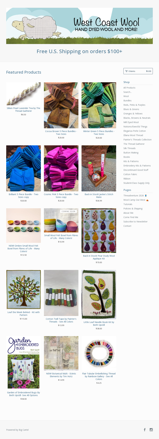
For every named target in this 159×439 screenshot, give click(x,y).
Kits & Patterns (131, 161)
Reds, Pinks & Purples (134, 104)
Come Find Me (130, 217)
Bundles (127, 100)
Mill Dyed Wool (131, 122)
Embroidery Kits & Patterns (137, 165)
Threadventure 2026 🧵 (135, 195)
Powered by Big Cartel (17, 429)
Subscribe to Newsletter (135, 221)
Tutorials (127, 204)
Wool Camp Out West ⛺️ (136, 199)
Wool (126, 96)
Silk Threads (129, 148)
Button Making (130, 152)
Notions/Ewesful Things (135, 126)
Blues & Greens (131, 109)
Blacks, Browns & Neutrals (136, 117)
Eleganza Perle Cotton (134, 130)
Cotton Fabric (130, 174)
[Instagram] (151, 430)
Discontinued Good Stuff (135, 169)
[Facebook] (144, 430)
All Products (129, 87)
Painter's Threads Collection (137, 139)
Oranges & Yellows (133, 113)
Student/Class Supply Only (136, 182)
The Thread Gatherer (134, 143)
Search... (127, 92)
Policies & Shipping (132, 208)
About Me (128, 212)
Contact (127, 225)
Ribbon (126, 178)
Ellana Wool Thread (133, 135)
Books (126, 156)
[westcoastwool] (79, 26)
